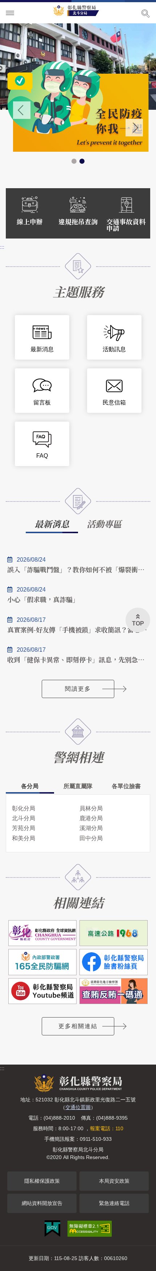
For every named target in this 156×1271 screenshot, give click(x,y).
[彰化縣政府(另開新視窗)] (42, 933)
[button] (74, 161)
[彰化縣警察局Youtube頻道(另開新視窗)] (42, 991)
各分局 (29, 786)
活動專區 (104, 523)
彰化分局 (23, 808)
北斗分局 (23, 818)
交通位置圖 (78, 1107)
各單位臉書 (126, 786)
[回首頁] (78, 9)
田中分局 (91, 838)
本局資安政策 (114, 1181)
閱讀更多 (78, 689)
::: (2, 246)
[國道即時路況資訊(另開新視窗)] (113, 933)
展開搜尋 (145, 13)
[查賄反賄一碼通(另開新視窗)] (113, 991)
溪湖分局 (91, 828)
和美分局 (23, 838)
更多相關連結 (78, 1026)
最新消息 (51, 523)
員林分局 (91, 808)
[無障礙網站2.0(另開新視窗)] (89, 1229)
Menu (10, 13)
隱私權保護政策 (42, 1181)
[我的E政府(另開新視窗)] (52, 1228)
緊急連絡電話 (114, 1203)
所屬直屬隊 (78, 786)
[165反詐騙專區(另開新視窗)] (42, 962)
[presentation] (21, 110)
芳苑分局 (23, 828)
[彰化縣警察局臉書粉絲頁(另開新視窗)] (113, 962)
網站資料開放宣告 (42, 1203)
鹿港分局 (91, 818)
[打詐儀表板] (78, 107)
